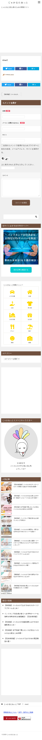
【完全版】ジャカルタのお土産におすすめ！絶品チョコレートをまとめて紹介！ (26, 497)
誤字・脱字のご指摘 (25, 712)
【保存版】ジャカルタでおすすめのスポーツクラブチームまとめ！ (26, 553)
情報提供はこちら (10, 712)
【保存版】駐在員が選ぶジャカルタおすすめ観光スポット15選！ (26, 587)
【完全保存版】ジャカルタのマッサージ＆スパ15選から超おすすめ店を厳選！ (26, 485)
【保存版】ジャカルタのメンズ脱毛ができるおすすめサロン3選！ (26, 564)
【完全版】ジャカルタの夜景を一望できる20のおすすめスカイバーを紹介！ (26, 530)
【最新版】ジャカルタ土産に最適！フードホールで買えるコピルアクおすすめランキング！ (26, 543)
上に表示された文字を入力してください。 (18, 165)
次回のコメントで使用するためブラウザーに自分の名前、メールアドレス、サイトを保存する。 (20, 148)
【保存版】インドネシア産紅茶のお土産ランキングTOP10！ (26, 519)
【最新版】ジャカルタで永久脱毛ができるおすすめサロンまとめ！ (26, 575)
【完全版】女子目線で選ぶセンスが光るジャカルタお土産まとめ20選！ (26, 508)
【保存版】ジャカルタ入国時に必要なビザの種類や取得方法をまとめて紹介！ (12, 94)
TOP (12, 704)
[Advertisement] (21, 32)
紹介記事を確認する (21, 270)
